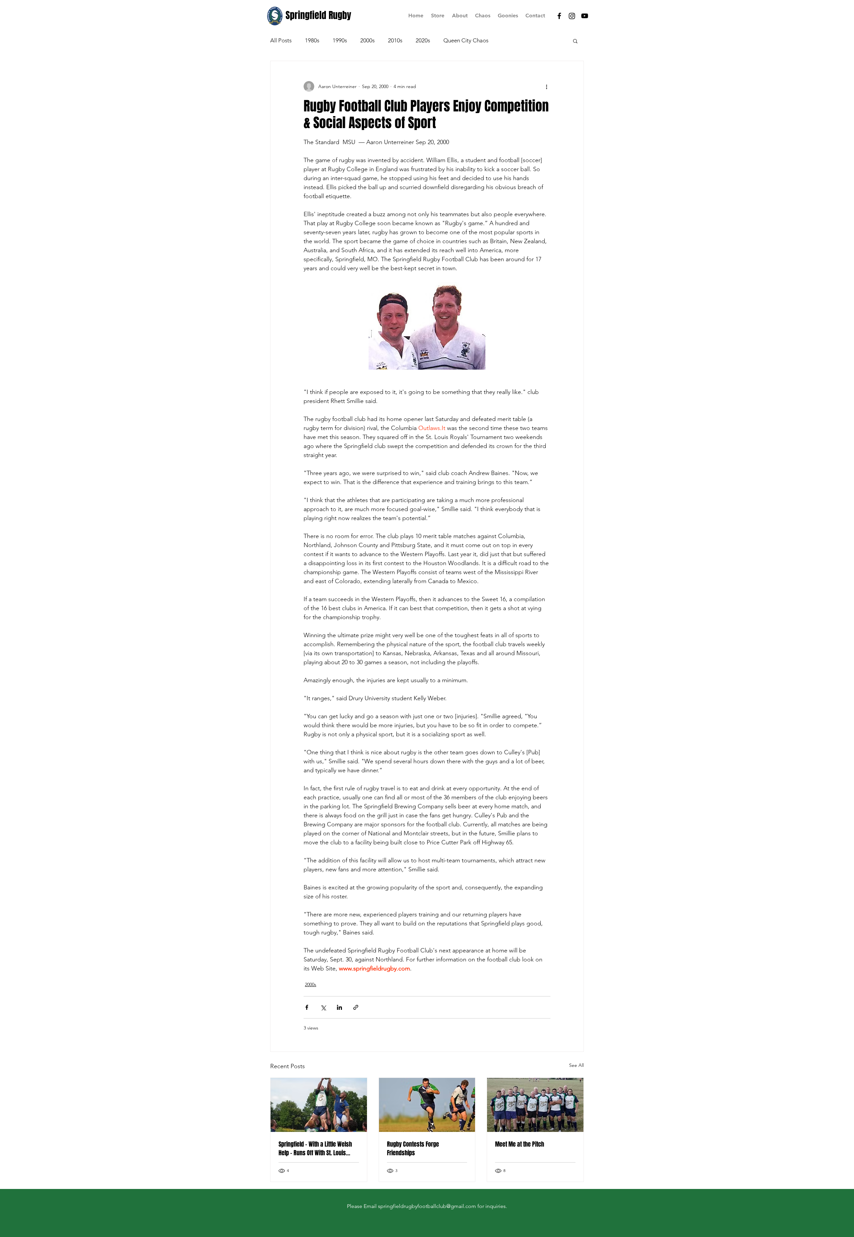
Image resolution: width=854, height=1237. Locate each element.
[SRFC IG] (572, 16)
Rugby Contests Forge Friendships (413, 1148)
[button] (575, 40)
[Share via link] (356, 1007)
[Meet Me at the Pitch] (535, 1105)
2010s (395, 40)
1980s (312, 40)
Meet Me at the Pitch (519, 1144)
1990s (340, 40)
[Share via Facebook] (307, 1007)
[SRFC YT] (584, 16)
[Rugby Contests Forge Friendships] (427, 1105)
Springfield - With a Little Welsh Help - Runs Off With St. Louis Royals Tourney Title (315, 1148)
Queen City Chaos (465, 40)
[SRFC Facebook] (559, 16)
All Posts (281, 40)
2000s (367, 40)
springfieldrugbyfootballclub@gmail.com (427, 1206)
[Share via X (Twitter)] (323, 1007)
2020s (423, 40)
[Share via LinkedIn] (339, 1007)
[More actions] (546, 86)
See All (576, 1065)
